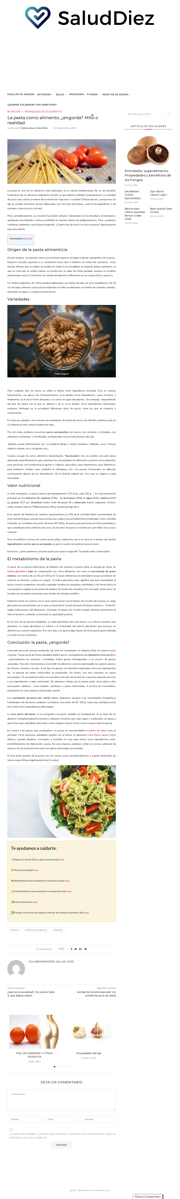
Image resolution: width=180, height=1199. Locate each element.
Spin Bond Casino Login (158, 193)
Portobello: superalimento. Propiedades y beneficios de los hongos (148, 175)
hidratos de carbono (36, 930)
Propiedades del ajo (88, 1053)
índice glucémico (17, 571)
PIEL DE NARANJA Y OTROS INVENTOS (34, 1055)
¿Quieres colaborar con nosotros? (32, 105)
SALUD (60, 95)
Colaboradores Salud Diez (34, 127)
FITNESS (92, 95)
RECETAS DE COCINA (115, 95)
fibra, (113, 654)
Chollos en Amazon (20, 94)
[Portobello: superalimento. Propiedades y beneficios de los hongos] (149, 151)
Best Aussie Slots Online (161, 210)
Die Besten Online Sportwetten (133, 195)
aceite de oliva (97, 730)
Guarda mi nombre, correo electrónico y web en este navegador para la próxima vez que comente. (63, 1136)
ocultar (27, 238)
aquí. (62, 859)
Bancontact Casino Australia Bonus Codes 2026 (135, 214)
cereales (14, 930)
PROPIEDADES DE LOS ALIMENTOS (43, 111)
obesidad (58, 930)
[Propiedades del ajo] (88, 1032)
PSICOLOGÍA (76, 94)
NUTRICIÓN (44, 95)
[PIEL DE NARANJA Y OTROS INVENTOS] (34, 1032)
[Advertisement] (90, 59)
